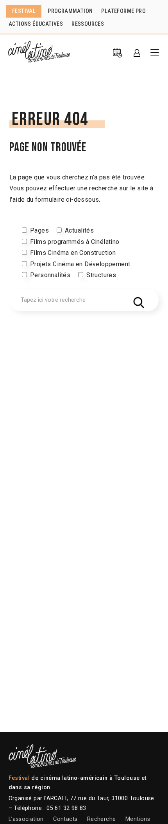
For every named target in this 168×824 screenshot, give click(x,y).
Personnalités (50, 275)
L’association (26, 819)
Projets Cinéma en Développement (80, 264)
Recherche (101, 819)
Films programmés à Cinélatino (75, 241)
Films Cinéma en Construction (73, 252)
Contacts (65, 819)
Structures (101, 275)
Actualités (79, 230)
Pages (39, 230)
